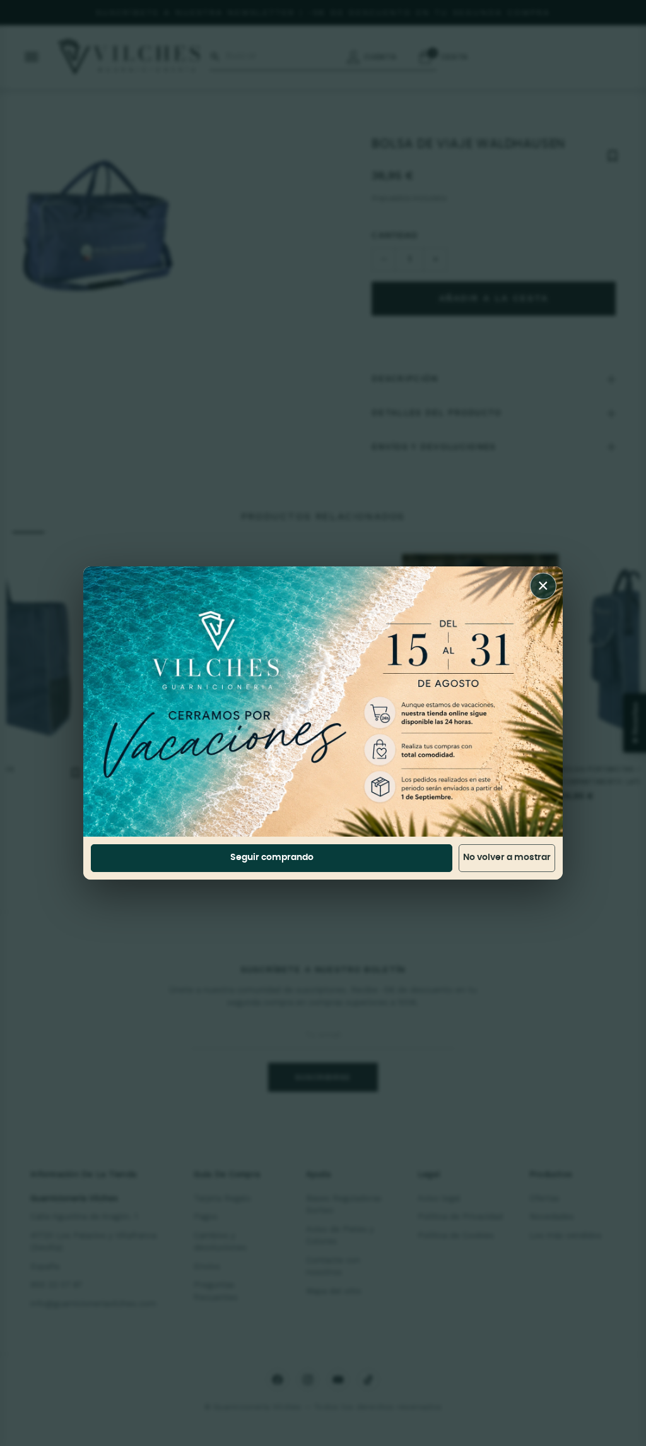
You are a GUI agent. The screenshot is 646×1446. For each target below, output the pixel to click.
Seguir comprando (272, 857)
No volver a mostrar (507, 857)
